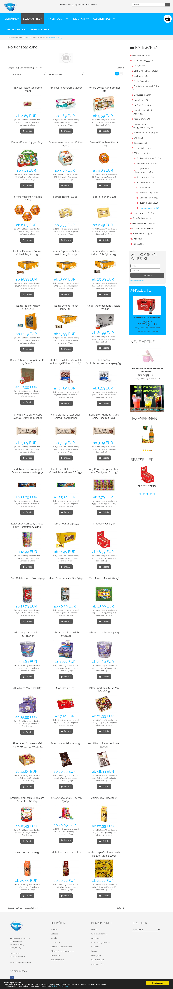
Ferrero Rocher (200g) (65, 196)
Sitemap (94, 930)
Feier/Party (79, 18)
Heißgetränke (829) (143, 105)
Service (94, 951)
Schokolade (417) (145, 182)
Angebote (137, 239)
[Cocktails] (147, 398)
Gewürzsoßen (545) (143, 95)
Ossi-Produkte (14, 29)
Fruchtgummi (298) (146, 163)
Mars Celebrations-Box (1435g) (27, 578)
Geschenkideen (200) (142, 223)
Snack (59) (138, 138)
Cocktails (95, 947)
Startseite (54, 930)
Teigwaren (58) (140, 143)
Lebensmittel (31, 18)
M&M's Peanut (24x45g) (65, 523)
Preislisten (95, 938)
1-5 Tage (31, 125)
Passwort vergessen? (137, 280)
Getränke (11, 18)
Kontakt (54, 938)
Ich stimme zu (157, 983)
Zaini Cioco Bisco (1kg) (104, 797)
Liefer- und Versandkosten (61, 947)
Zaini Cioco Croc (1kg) (27, 852)
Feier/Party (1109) (140, 218)
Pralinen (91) (145, 187)
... (147, 446)
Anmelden (66, 5)
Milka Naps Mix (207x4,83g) (104, 632)
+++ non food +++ (56, 18)
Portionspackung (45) (149, 208)
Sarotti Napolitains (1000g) (66, 743)
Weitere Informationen (59, 986)
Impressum (55, 955)
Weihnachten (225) (141, 233)
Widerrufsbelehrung (99, 934)
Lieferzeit (54, 934)
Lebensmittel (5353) (141, 60)
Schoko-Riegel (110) (149, 192)
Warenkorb (92, 5)
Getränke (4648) (140, 55)
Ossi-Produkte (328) (141, 228)
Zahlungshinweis (57, 960)
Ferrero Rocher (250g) (104, 196)
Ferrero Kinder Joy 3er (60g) (27, 142)
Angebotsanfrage (98, 964)
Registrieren (79, 5)
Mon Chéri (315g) (65, 688)
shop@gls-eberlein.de (22, 962)
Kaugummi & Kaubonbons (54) (143, 170)
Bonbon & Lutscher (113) (148, 158)
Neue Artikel (138, 244)
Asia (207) (138, 66)
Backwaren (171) (141, 76)
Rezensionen (143, 418)
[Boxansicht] (117, 73)
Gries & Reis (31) (141, 100)
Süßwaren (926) (141, 153)
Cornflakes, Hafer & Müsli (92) (147, 86)
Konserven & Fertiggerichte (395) (141, 126)
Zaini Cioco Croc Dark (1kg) (65, 852)
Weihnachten (38, 29)
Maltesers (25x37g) (104, 523)
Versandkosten (34, 120)
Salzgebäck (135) (142, 148)
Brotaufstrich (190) (142, 81)
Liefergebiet (96, 955)
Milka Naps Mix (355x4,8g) (27, 688)
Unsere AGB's (56, 942)
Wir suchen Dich (97, 960)
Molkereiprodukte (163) (145, 132)
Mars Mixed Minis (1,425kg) (104, 578)
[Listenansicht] (121, 73)
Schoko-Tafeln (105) (149, 198)
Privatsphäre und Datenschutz (62, 951)
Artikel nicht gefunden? (100, 942)
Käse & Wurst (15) (142, 119)
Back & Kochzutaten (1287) (146, 71)
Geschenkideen (103, 18)
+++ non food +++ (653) (142, 213)
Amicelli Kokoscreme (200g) (66, 87)
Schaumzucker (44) (145, 177)
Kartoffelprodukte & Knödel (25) (142, 112)
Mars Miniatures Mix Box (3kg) (66, 578)
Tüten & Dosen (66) (149, 203)
